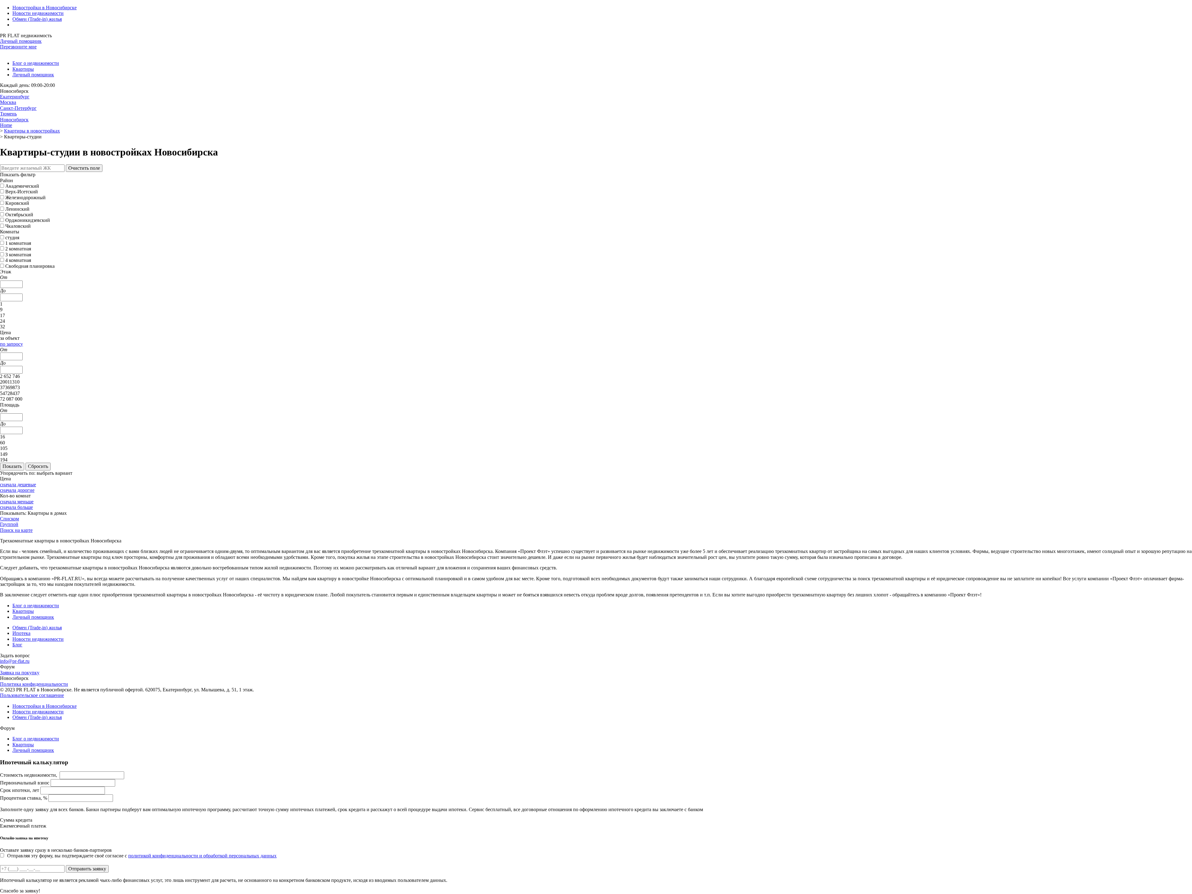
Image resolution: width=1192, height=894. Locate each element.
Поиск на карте (16, 530)
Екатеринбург (14, 96)
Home (6, 125)
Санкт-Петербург (18, 108)
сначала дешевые (18, 484)
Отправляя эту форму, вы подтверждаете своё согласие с (142, 855)
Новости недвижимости (38, 13)
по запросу (11, 344)
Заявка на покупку (19, 672)
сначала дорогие (17, 490)
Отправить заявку (87, 868)
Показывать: (13, 513)
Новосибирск (14, 119)
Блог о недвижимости (35, 63)
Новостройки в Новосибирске (44, 7)
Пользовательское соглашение (32, 695)
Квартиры (23, 69)
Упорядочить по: (17, 473)
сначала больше (16, 507)
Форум (7, 666)
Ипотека (21, 633)
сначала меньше (17, 501)
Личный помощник (21, 41)
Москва (8, 102)
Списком (9, 518)
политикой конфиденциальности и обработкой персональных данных (202, 855)
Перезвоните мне (18, 46)
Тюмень (8, 113)
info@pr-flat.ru (14, 661)
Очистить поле (84, 168)
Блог (17, 644)
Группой (9, 524)
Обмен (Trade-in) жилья (37, 19)
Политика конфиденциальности (34, 684)
